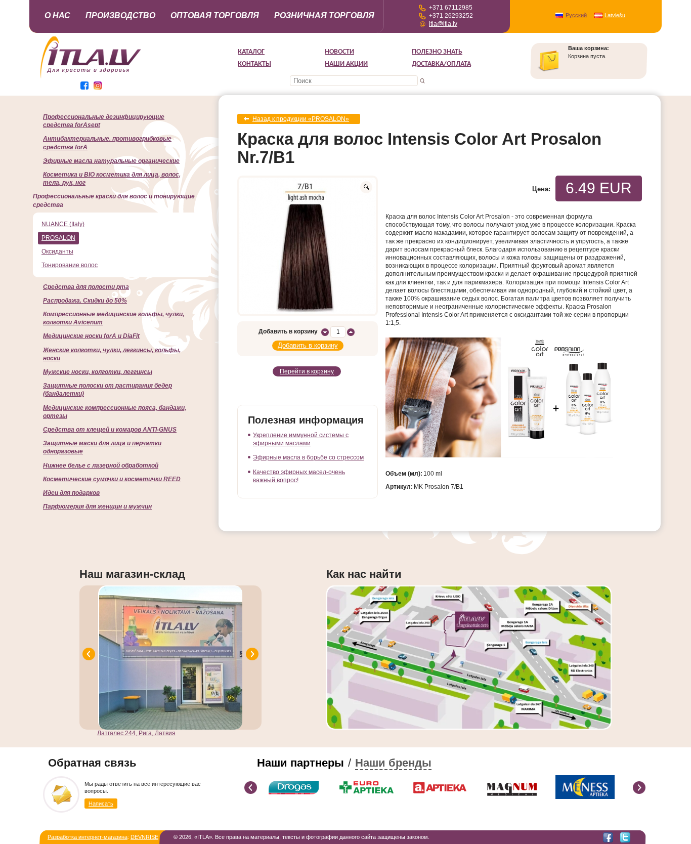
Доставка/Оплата (441, 64)
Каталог (251, 52)
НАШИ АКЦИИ (346, 64)
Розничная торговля (324, 15)
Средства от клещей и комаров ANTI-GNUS (110, 429)
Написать (101, 803)
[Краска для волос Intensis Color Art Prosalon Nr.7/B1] (307, 246)
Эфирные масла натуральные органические (111, 160)
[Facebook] (608, 837)
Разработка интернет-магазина (87, 837)
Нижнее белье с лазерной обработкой (100, 465)
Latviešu (614, 15)
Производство (120, 15)
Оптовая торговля (214, 15)
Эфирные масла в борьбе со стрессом (308, 457)
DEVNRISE (144, 837)
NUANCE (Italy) (62, 224)
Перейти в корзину (307, 371)
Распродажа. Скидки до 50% (85, 300)
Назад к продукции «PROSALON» (300, 118)
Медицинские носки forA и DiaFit (91, 336)
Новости (339, 52)
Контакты (254, 64)
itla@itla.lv (443, 23)
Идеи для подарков (71, 492)
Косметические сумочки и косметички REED (112, 479)
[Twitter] (625, 837)
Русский (576, 15)
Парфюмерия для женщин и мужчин (97, 506)
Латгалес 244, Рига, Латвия (136, 733)
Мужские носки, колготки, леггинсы (97, 371)
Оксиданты (57, 251)
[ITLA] (91, 77)
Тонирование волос (69, 265)
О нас (57, 15)
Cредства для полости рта (86, 286)
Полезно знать (437, 52)
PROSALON (58, 237)
